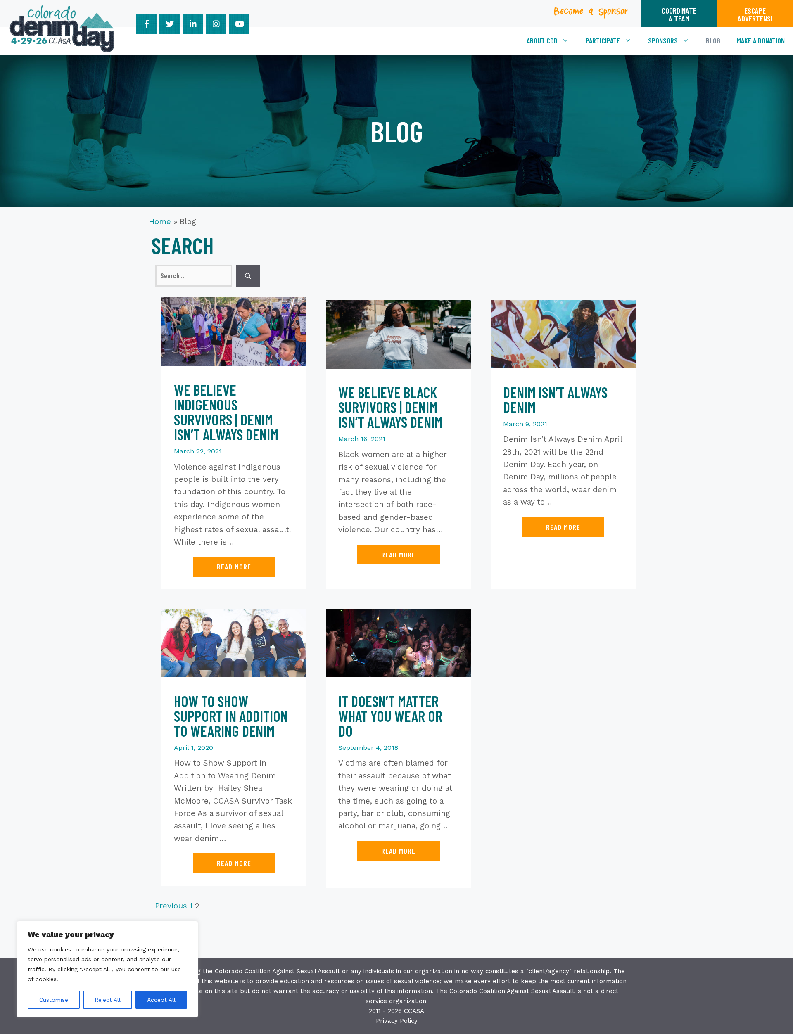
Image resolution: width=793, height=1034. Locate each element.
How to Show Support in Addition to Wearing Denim (231, 716)
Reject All (108, 999)
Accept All (161, 999)
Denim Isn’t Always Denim (555, 399)
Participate (603, 40)
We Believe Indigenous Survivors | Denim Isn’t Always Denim (226, 412)
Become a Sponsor (591, 14)
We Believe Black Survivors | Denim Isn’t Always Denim (390, 407)
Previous (171, 906)
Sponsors (663, 40)
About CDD (542, 40)
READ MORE (234, 566)
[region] (107, 969)
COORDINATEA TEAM (679, 14)
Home (160, 221)
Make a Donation (761, 40)
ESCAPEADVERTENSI (755, 14)
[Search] (248, 276)
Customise (53, 999)
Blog (713, 40)
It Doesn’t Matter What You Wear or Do (390, 716)
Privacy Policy (397, 1021)
